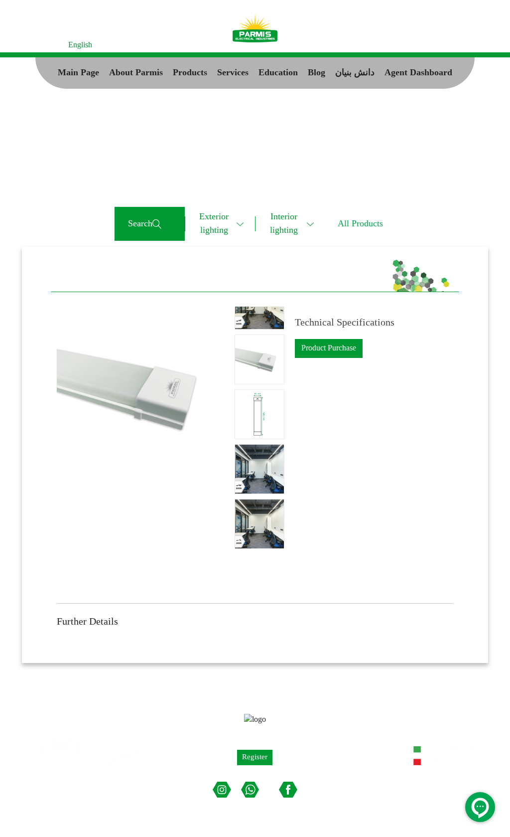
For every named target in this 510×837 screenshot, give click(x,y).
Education (278, 73)
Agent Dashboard (418, 73)
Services (233, 73)
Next (261, 305)
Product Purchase (328, 348)
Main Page (78, 73)
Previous (257, 551)
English (80, 45)
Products (190, 73)
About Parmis (136, 73)
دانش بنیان (355, 73)
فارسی (23, 45)
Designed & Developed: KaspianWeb (428, 811)
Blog (316, 73)
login (463, 44)
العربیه (52, 45)
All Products (360, 224)
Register (433, 44)
